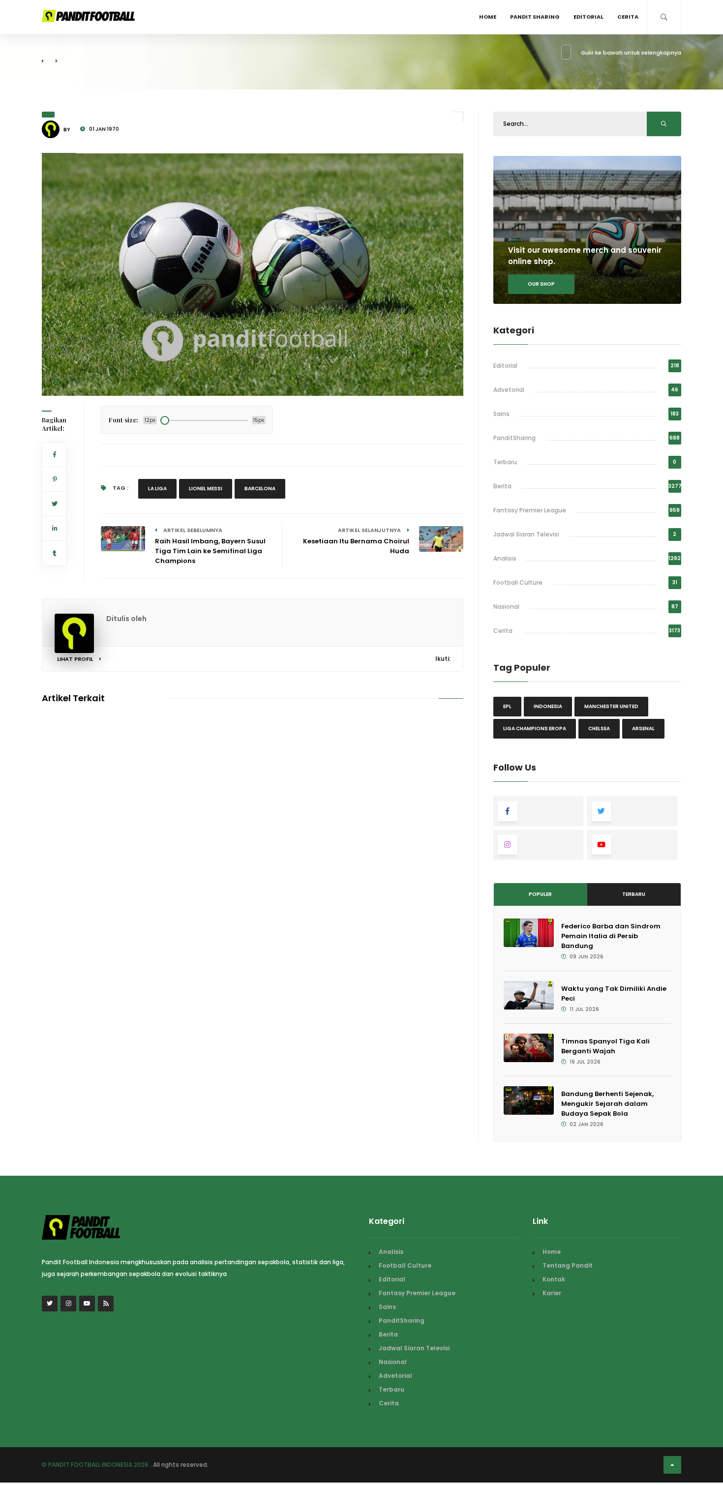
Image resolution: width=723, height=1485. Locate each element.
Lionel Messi (205, 488)
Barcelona (259, 488)
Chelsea (599, 728)
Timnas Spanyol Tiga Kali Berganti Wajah (605, 1046)
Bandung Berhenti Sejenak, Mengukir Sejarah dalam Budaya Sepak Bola (607, 1103)
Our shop (541, 284)
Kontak (553, 1279)
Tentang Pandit (567, 1265)
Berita (502, 486)
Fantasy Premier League (529, 510)
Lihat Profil (75, 659)
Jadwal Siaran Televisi (526, 534)
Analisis (504, 558)
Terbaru (505, 462)
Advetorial (508, 390)
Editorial (588, 17)
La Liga (157, 488)
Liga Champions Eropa (534, 728)
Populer (540, 894)
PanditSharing (514, 438)
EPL (507, 706)
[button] (57, 382)
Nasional (506, 606)
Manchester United (611, 706)
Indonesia (548, 706)
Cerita (627, 17)
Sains (501, 414)
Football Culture (517, 582)
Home (487, 17)
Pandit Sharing (535, 17)
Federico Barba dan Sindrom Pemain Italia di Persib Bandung (611, 935)
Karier (551, 1293)
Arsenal (643, 728)
